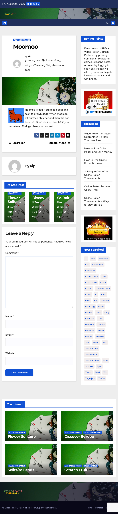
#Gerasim (38, 65)
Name (9, 316)
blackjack (90, 270)
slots (105, 360)
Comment (12, 252)
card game (91, 282)
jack (98, 312)
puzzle (88, 336)
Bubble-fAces (57, 142)
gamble (105, 300)
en (96, 294)
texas (88, 372)
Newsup (37, 507)
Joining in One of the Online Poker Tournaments (96, 175)
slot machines (92, 360)
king (106, 312)
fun (95, 300)
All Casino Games (22, 40)
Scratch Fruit (75, 470)
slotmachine (91, 354)
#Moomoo (58, 65)
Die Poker (19, 142)
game (101, 306)
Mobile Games (90, 466)
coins (88, 294)
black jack (97, 264)
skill (87, 342)
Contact (99, 507)
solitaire (89, 366)
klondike (89, 318)
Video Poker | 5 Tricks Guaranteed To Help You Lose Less (97, 137)
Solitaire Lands (21, 470)
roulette (100, 336)
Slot (105, 342)
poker (101, 330)
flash (103, 294)
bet (87, 264)
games (88, 312)
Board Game (91, 276)
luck (100, 318)
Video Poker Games (38, 193)
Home (89, 507)
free (87, 300)
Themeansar (50, 507)
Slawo (96, 342)
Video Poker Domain (14, 507)
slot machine (91, 348)
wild (97, 372)
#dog (57, 60)
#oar (27, 69)
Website (9, 353)
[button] (107, 22)
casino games (103, 288)
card (104, 276)
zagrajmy (90, 378)
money (101, 324)
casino (88, 288)
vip (29, 56)
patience (89, 330)
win (105, 372)
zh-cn (101, 378)
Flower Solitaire (14, 202)
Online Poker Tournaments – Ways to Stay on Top (97, 201)
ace (93, 258)
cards (103, 282)
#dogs (28, 65)
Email (9, 334)
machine (89, 324)
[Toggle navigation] (56, 22)
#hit (48, 65)
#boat (49, 60)
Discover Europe (38, 202)
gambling (90, 306)
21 (86, 258)
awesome (103, 258)
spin (99, 366)
